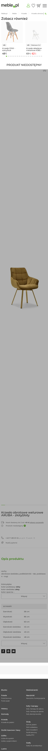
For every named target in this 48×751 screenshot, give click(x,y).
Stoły (28, 722)
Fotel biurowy (6, 698)
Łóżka (3, 735)
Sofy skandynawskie (33, 714)
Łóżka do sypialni (7, 738)
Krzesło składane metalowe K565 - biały (34, 49)
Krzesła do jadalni (7, 722)
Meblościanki (32, 690)
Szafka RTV (30, 735)
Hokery (4, 709)
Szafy (28, 743)
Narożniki (30, 695)
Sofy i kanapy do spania (34, 711)
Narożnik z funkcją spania (35, 698)
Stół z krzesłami (32, 730)
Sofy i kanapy (32, 706)
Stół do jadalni (31, 725)
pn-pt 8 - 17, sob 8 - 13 (20, 538)
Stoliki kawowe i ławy (10, 730)
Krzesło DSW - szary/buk (8, 49)
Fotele (4, 695)
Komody (5, 714)
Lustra (4, 749)
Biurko (4, 690)
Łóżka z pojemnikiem (9, 741)
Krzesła (4, 719)
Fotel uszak (5, 701)
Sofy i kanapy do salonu (35, 709)
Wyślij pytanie (11, 543)
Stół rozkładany (32, 727)
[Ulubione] (33, 5)
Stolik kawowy (31, 732)
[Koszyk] (39, 5)
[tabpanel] (12, 38)
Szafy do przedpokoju (34, 746)
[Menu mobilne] (45, 5)
